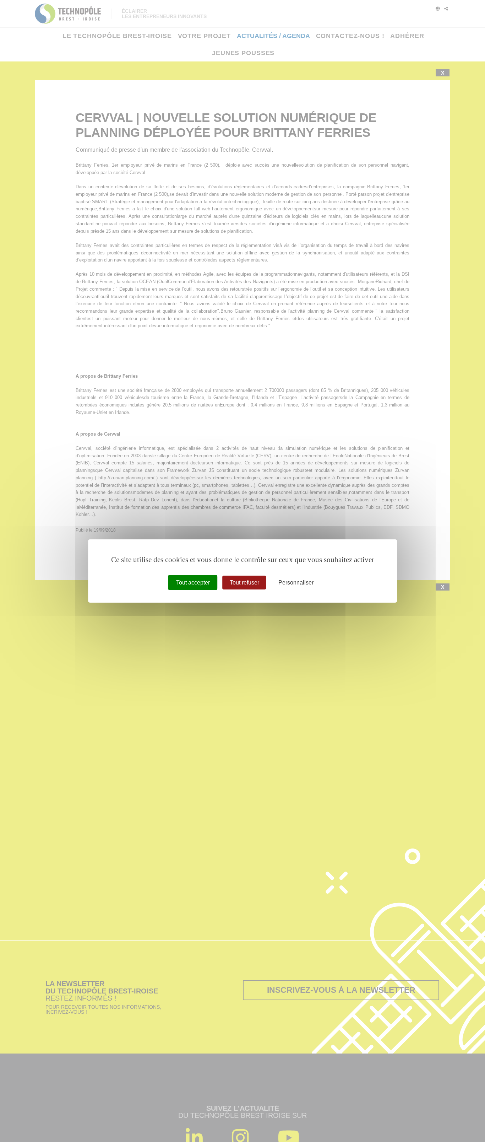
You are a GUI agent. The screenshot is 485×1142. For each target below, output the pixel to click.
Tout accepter (193, 583)
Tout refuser (244, 583)
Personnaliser (296, 583)
